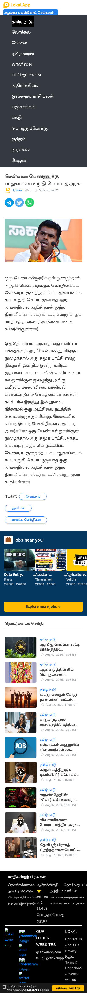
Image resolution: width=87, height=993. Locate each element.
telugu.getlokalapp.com (53, 958)
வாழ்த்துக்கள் (74, 897)
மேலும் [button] (19, 160)
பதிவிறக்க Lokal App (68, 988)
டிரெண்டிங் (29, 897)
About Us (72, 945)
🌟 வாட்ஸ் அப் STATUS (42, 899)
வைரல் (56, 903)
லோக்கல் (28, 885)
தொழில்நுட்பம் (75, 885)
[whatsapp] (30, 205)
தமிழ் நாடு (22, 21)
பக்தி (54, 885)
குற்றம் (42, 921)
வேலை (27, 891)
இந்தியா (56, 891)
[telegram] (10, 205)
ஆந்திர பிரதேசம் (15, 894)
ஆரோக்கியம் (47, 885)
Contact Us (73, 939)
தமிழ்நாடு (15, 904)
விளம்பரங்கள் (75, 903)
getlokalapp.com (48, 952)
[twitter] (20, 205)
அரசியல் (70, 891)
